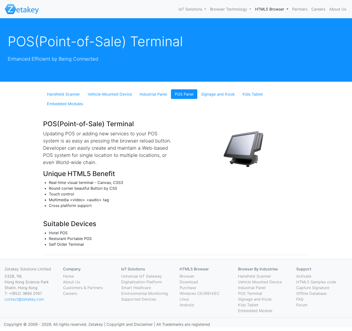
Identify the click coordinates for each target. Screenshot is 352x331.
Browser (187, 276)
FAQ (299, 299)
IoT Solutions (191, 9)
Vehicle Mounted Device (260, 282)
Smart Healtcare (136, 287)
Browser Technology (229, 9)
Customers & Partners (83, 287)
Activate (303, 276)
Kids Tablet (253, 94)
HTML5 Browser (270, 9)
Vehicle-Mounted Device (110, 94)
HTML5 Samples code (316, 282)
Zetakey (96, 324)
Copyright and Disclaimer (130, 324)
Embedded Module (255, 310)
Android (187, 304)
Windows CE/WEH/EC (200, 293)
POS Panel (184, 94)
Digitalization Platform (141, 282)
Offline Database (311, 293)
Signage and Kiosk (218, 94)
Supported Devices (138, 299)
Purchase (188, 287)
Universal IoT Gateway (141, 276)
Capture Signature (312, 287)
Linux (184, 299)
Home (68, 276)
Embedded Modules (65, 103)
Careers (318, 9)
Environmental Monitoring (144, 293)
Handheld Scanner (63, 94)
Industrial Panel (153, 94)
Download (189, 282)
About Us (337, 9)
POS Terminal (250, 293)
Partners (299, 9)
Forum (301, 304)
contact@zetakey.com (24, 299)
